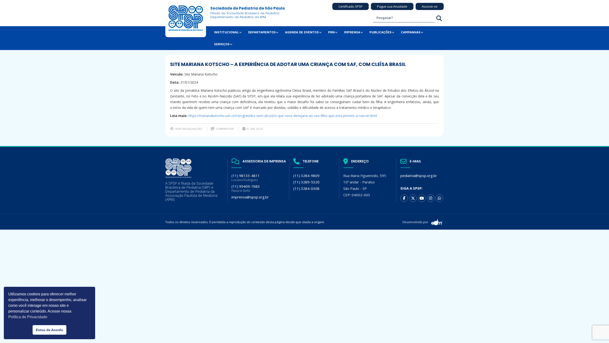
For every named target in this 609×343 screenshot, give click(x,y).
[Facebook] (404, 198)
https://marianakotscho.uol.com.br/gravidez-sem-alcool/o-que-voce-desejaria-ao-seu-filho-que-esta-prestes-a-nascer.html (282, 115)
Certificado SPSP (351, 6)
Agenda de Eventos (302, 32)
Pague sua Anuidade (392, 6)
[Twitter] (413, 198)
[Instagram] (430, 198)
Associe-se (429, 6)
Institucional (226, 32)
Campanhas (410, 32)
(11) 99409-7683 (245, 188)
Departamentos (262, 32)
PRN (331, 32)
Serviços (222, 44)
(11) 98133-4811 (245, 177)
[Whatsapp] (439, 198)
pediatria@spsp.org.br (418, 175)
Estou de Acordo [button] (49, 330)
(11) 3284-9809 (306, 175)
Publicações (380, 32)
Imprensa (352, 32)
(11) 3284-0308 (306, 188)
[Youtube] (422, 198)
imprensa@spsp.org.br (250, 197)
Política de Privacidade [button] (27, 317)
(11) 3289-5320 (306, 182)
